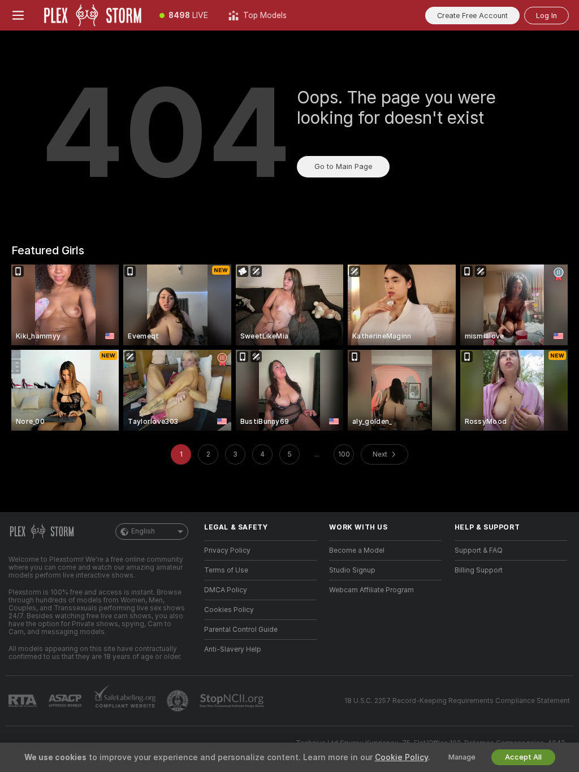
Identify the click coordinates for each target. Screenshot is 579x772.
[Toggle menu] (18, 15)
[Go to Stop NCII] (233, 701)
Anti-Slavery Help (232, 649)
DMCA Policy (225, 590)
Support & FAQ (479, 550)
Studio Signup (352, 570)
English (143, 531)
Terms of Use (226, 570)
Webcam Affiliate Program (371, 590)
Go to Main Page (343, 166)
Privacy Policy (227, 550)
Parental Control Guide (241, 630)
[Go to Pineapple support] (179, 701)
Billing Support (479, 570)
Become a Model (356, 550)
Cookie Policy (401, 757)
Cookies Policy (229, 610)
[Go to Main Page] (92, 15)
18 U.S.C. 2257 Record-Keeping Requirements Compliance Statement (457, 701)
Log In (546, 15)
